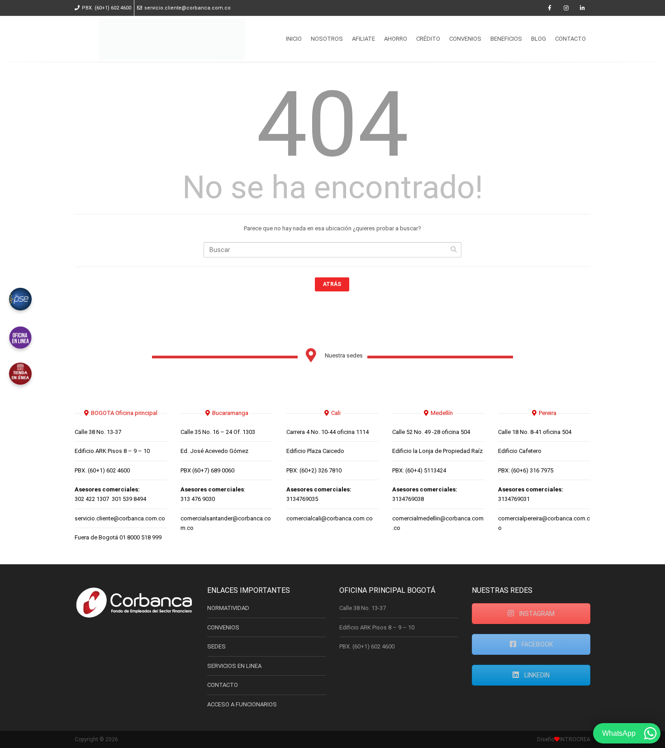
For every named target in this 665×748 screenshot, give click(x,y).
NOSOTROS (327, 38)
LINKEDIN (536, 675)
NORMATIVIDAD (228, 608)
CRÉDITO (428, 38)
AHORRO (395, 38)
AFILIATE (363, 38)
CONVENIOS (465, 38)
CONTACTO (570, 38)
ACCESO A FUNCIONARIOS (242, 704)
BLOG (538, 38)
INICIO (294, 38)
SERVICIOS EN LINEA (234, 665)
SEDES (216, 646)
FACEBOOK (536, 644)
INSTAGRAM (536, 613)
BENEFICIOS (506, 38)
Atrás (332, 284)
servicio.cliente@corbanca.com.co (187, 8)
